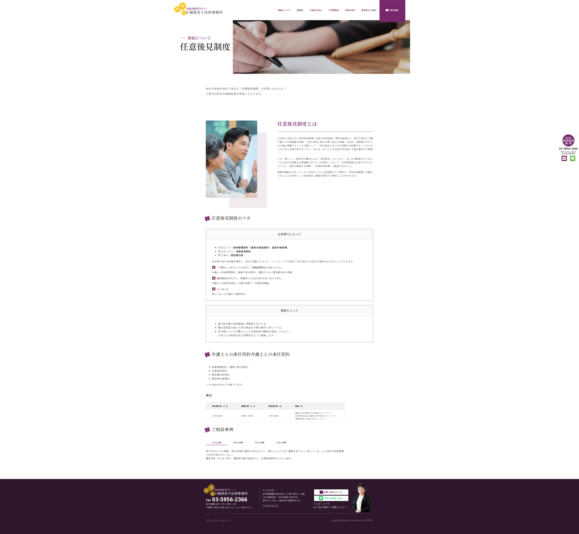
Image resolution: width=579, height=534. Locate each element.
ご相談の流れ (315, 10)
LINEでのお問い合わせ (333, 498)
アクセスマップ (270, 505)
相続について (284, 10)
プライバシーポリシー (218, 520)
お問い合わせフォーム (333, 492)
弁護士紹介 (350, 10)
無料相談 (394, 10)
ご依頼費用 (333, 10)
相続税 (300, 10)
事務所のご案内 (368, 10)
